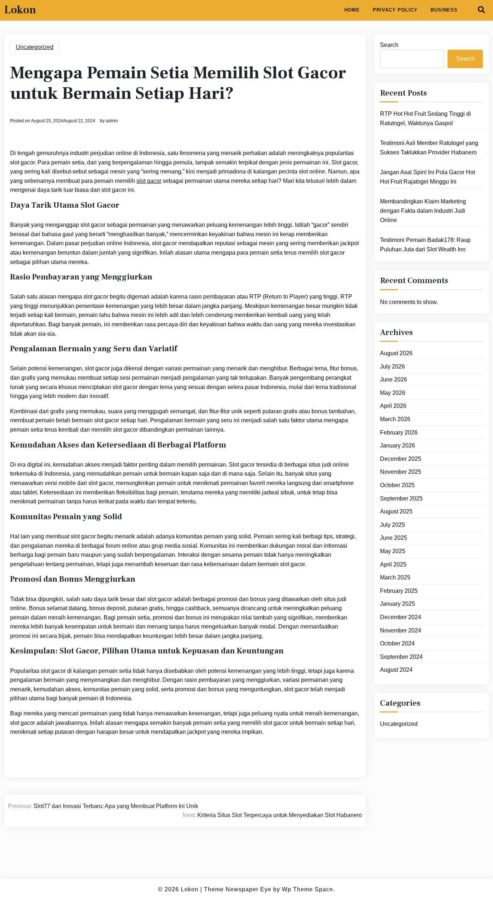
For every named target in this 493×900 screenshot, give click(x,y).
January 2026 (397, 445)
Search (389, 45)
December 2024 (400, 617)
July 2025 (392, 525)
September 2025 (401, 498)
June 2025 (393, 538)
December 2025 (400, 459)
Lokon (20, 10)
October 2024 (397, 643)
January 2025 (397, 604)
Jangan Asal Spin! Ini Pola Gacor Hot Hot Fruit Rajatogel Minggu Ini (427, 177)
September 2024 (401, 657)
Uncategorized (34, 47)
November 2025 (400, 472)
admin (112, 121)
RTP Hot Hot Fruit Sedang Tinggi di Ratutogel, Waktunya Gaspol (425, 118)
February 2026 (399, 432)
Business (444, 10)
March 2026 (395, 419)
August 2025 (396, 511)
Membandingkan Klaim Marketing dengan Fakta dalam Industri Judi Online (423, 210)
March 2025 (395, 577)
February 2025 (399, 591)
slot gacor (148, 181)
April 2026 (393, 406)
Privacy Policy (395, 10)
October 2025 (397, 485)
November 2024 (400, 630)
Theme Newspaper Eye (237, 889)
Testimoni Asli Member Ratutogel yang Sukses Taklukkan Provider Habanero (429, 147)
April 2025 (393, 564)
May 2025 (392, 551)
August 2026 (396, 353)
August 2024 (396, 670)
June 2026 (393, 379)
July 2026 (392, 366)
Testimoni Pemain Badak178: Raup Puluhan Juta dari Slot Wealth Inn (425, 244)
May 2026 (392, 393)
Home (352, 10)
